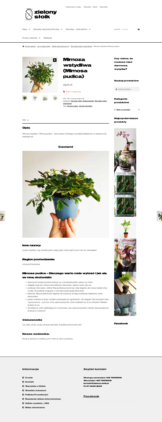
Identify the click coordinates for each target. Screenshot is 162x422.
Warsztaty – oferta (90, 7)
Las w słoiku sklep (43, 46)
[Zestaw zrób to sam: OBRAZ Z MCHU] (127, 183)
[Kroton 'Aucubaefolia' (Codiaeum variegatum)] (127, 228)
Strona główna (30, 46)
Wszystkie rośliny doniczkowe (81, 46)
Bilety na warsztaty (123, 110)
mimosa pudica (72, 106)
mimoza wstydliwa (85, 106)
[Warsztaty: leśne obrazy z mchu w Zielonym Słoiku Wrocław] (127, 205)
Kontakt (29, 382)
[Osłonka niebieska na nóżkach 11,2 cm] (127, 305)
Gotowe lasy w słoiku (73, 7)
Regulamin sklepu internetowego (43, 399)
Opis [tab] (24, 120)
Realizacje (48, 38)
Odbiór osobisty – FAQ (37, 403)
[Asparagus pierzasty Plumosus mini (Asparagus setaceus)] (127, 283)
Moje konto (104, 7)
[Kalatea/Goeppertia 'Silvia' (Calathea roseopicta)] (127, 255)
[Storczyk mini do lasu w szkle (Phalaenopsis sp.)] (127, 139)
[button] (55, 60)
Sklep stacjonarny (35, 407)
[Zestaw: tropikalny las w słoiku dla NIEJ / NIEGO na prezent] (127, 161)
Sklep (24, 29)
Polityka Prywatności (36, 394)
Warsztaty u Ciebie (35, 386)
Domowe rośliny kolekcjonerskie (82, 101)
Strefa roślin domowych (60, 46)
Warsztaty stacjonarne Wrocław (46, 29)
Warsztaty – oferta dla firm (76, 29)
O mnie (29, 377)
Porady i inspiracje (29, 38)
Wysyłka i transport (35, 390)
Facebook (121, 323)
